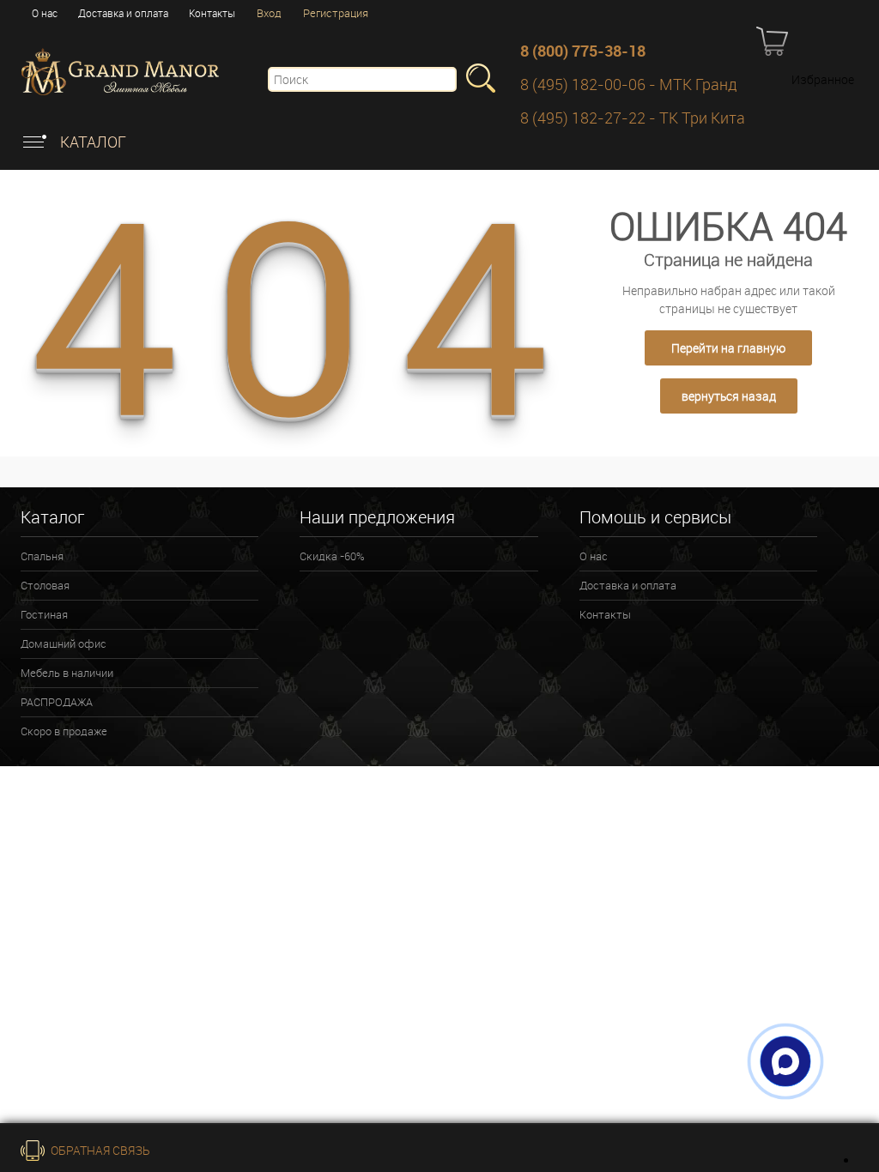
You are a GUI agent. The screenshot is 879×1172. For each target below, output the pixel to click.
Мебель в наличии (67, 672)
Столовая (45, 585)
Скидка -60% (332, 556)
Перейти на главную (728, 348)
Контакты (212, 13)
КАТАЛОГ (91, 141)
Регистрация (335, 13)
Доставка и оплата (123, 13)
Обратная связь (99, 1150)
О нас (45, 13)
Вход (269, 13)
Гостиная (44, 614)
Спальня (42, 556)
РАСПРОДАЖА (57, 702)
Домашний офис (63, 643)
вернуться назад (729, 396)
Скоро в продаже (64, 731)
